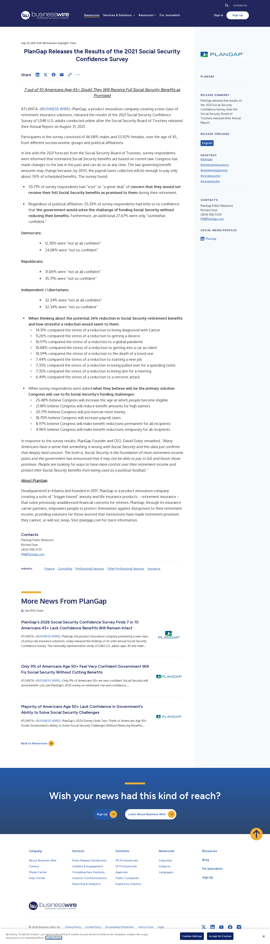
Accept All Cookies (220, 936)
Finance (49, 568)
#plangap (207, 159)
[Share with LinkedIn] (37, 75)
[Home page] (45, 15)
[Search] (226, 5)
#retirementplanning (214, 170)
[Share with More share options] (78, 75)
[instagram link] (239, 927)
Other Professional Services (125, 568)
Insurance (153, 568)
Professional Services (89, 568)
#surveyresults (210, 181)
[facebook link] (230, 927)
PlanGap (211, 239)
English (207, 143)
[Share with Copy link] (70, 75)
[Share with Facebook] (54, 75)
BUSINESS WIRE (55, 108)
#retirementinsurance (215, 165)
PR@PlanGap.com (32, 554)
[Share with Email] (62, 75)
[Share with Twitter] (45, 75)
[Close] (264, 936)
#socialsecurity (210, 176)
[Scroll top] (256, 834)
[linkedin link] (212, 927)
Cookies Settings (192, 936)
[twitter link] (203, 927)
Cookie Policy (54, 937)
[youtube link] (221, 927)
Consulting (65, 568)
